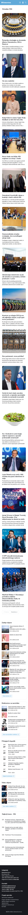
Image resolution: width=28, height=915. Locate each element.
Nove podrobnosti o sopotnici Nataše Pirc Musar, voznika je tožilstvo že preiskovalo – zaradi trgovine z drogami (14, 841)
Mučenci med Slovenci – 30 (15, 769)
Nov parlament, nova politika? (13, 356)
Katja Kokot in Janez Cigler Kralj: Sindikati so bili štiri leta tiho (14, 119)
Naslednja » (14, 612)
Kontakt (4, 906)
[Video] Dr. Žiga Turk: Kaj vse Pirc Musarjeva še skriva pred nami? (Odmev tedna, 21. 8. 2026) (16, 793)
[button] (26, 2)
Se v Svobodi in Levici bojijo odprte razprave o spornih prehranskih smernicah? (12, 436)
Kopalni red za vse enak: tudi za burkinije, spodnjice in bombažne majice (14, 829)
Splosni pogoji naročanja (8, 901)
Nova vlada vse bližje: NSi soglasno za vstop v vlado (11, 157)
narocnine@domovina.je (8, 887)
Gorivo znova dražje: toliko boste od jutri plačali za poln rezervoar (18, 688)
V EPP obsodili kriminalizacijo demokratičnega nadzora (12, 557)
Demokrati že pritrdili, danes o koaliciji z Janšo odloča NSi (13, 196)
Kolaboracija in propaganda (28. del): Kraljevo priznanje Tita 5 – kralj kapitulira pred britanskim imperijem (17, 720)
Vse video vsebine (8, 806)
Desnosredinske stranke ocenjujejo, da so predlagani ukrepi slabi (12, 236)
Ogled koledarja (7, 776)
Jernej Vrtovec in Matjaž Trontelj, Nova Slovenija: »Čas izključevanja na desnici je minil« (14, 517)
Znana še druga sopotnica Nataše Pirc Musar (14, 855)
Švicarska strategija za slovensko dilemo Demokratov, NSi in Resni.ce (14, 42)
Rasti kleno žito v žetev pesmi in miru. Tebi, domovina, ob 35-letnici (17, 745)
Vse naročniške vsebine (10, 734)
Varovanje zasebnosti (7, 897)
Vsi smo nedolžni (8, 81)
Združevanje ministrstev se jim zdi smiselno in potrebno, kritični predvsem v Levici (13, 277)
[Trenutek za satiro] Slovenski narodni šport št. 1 (16, 726)
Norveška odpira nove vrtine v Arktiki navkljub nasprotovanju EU (18, 679)
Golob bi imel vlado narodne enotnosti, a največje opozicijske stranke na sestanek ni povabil (13, 395)
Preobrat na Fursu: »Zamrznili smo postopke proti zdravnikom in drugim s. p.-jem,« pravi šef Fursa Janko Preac (15, 821)
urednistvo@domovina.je (9, 886)
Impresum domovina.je (8, 905)
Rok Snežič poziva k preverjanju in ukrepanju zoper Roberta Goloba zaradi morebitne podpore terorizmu (18, 645)
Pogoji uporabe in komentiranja (10, 899)
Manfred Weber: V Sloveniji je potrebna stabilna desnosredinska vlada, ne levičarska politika (12, 598)
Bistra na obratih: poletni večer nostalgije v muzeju (16, 751)
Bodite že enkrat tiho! (16, 635)
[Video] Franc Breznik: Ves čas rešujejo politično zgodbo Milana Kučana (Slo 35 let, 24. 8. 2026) (18, 662)
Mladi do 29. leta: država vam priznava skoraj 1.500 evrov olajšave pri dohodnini (18, 671)
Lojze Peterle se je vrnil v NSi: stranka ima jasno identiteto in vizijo (13, 476)
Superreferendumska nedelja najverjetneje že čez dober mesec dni (18, 653)
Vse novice (6, 696)
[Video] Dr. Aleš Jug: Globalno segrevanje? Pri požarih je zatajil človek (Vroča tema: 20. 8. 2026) (17, 799)
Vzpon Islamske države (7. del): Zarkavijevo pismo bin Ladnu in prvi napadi (18, 627)
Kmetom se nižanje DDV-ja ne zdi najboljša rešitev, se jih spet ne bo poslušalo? (13, 317)
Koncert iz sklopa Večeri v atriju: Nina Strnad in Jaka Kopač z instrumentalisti (17, 757)
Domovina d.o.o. (6, 872)
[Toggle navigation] (20, 2)
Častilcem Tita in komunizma (13, 835)
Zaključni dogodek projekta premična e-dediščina (15, 763)
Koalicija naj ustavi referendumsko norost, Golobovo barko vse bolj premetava (14, 848)
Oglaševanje (5, 903)
